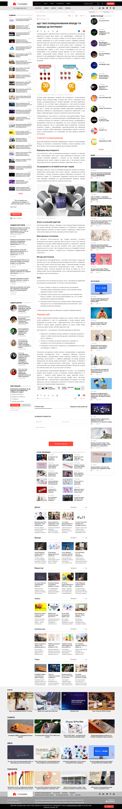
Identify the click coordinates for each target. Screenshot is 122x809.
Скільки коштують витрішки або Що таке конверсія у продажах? (53, 483)
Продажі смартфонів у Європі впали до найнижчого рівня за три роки (19, 280)
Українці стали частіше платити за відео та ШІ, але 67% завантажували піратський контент (23, 154)
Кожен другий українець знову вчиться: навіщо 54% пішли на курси (23, 97)
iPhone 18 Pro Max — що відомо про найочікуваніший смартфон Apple (74, 736)
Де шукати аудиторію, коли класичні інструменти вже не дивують (74, 762)
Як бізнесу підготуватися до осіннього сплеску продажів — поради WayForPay (23, 76)
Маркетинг (38, 3)
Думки (68, 3)
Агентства (38, 8)
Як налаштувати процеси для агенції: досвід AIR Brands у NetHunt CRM (100, 300)
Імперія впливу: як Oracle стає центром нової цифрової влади (100, 467)
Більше (21, 193)
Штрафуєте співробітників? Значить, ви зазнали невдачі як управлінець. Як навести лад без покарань (101, 395)
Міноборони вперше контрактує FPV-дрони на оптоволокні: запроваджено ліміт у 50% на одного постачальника (20, 230)
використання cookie (74, 805)
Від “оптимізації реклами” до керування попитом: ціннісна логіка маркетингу (53, 500)
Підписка (110, 3)
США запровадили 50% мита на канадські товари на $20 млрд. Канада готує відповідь (19, 261)
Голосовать (15, 405)
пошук (98, 4)
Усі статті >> (74, 507)
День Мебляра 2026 (105, 97)
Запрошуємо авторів (62, 795)
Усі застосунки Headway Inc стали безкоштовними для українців (23, 34)
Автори (53, 8)
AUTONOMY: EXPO (104, 64)
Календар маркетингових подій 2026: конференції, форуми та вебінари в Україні (24, 48)
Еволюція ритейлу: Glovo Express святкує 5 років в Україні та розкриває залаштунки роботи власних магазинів (24, 147)
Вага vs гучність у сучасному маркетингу (79, 482)
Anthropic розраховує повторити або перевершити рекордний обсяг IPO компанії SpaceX (20, 288)
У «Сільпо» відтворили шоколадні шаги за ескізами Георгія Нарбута (23, 119)
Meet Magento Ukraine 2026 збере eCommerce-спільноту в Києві (104, 45)
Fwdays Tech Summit (105, 108)
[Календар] (102, 4)
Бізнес (46, 3)
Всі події (101, 149)
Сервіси (46, 8)
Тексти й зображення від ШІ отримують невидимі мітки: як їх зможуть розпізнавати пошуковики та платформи (24, 105)
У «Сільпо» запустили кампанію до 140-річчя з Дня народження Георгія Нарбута (24, 168)
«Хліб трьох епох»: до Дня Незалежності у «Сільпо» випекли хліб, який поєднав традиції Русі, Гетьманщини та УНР (23, 27)
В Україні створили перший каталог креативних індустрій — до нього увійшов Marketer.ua (24, 189)
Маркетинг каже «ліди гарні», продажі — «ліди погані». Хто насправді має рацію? (78, 460)
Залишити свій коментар (78, 406)
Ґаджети (11, 717)
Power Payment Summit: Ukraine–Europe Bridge (104, 77)
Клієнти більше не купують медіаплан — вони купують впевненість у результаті (99, 347)
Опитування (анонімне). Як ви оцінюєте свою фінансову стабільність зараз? (20, 390)
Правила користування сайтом (44, 795)
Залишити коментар (61, 443)
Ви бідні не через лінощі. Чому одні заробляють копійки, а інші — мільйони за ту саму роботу (101, 444)
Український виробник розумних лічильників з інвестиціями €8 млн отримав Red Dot (24, 126)
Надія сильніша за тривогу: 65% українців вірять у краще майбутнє (24, 55)
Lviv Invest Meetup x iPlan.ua (104, 54)
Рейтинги (68, 8)
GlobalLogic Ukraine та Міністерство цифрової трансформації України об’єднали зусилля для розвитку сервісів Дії (24, 140)
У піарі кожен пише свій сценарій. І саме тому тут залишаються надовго (53, 467)
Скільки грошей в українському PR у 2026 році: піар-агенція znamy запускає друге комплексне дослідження (23, 83)
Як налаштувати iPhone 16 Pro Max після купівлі (47, 736)
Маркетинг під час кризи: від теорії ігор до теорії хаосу (79, 491)
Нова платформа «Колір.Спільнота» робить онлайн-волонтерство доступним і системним (22, 182)
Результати (26, 405)
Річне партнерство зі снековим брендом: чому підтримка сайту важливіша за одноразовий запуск (47, 762)
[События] (105, 4)
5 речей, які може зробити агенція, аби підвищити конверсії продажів (79, 500)
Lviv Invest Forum (104, 20)
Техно (52, 3)
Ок (109, 806)
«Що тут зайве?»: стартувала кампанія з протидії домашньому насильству (23, 69)
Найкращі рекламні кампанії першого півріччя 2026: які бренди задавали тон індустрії (101, 246)
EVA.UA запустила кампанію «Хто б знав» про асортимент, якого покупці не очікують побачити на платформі (101, 223)
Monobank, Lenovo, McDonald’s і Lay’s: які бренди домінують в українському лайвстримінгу (24, 112)
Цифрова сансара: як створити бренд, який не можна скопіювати (79, 467)
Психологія (12, 769)
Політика (77, 795)
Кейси (9, 743)
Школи (60, 8)
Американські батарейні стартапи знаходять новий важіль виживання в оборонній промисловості (20, 242)
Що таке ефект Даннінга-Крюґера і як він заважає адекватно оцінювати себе (47, 788)
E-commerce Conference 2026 (104, 120)
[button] (86, 507)
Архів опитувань (14, 410)
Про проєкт (56, 792)
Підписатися (16, 214)
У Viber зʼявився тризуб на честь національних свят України (24, 19)
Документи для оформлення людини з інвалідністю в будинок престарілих (20, 271)
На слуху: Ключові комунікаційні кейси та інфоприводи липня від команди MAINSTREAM (101, 174)
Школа (71, 15)
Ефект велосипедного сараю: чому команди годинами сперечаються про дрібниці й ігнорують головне (74, 788)
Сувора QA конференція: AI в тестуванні (104, 33)
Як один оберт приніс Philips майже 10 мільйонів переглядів (100, 269)
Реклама (64, 792)
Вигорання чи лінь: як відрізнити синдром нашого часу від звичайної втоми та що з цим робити (20, 788)
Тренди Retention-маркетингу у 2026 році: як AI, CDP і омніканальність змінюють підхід (101, 420)
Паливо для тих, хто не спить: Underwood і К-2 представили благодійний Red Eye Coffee (23, 175)
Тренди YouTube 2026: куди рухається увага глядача (99, 323)
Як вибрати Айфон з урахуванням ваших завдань (20, 736)
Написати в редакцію (44, 398)
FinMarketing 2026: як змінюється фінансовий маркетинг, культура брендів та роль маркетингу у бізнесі (23, 41)
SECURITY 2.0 (103, 130)
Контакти (72, 792)
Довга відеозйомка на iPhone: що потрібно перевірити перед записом (102, 736)
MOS (72, 795)
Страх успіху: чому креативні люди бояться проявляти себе (101, 788)
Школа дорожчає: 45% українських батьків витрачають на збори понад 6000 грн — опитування (24, 62)
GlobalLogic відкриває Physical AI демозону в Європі (23, 160)
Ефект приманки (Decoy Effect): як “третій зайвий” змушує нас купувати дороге (79, 475)
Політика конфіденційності (43, 792)
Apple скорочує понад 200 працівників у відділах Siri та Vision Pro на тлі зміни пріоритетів (19, 252)
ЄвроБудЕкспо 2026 (105, 141)
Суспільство (60, 3)
